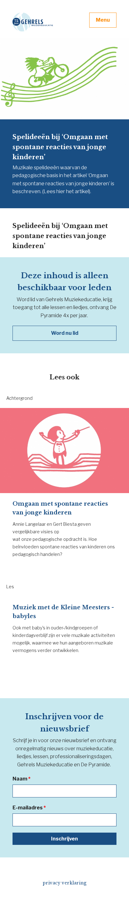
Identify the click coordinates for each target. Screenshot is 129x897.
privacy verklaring (64, 883)
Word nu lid (64, 333)
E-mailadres (29, 808)
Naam (21, 779)
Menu (103, 20)
